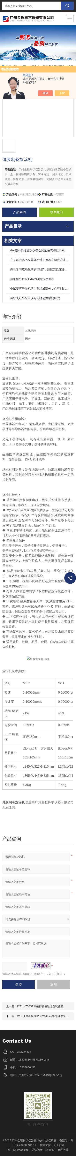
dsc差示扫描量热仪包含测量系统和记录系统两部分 (40, 250)
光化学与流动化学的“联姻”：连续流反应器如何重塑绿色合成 (40, 269)
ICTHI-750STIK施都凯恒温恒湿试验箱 (40, 1006)
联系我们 (56, 212)
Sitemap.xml (20, 1149)
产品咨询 (19, 212)
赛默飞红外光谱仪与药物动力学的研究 (35, 298)
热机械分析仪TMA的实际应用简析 (32, 279)
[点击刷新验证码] (40, 965)
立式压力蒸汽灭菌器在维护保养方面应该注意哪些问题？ (40, 260)
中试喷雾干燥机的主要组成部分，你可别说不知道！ (40, 288)
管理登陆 (63, 1149)
